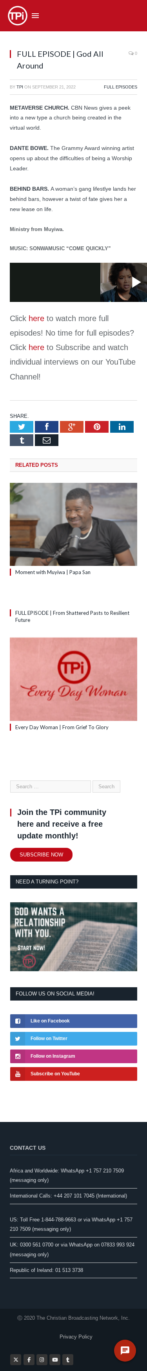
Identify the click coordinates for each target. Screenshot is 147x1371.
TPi (19, 87)
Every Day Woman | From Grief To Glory (62, 727)
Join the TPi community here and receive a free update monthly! (61, 824)
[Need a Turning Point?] (73, 969)
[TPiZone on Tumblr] (67, 1359)
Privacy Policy (76, 1337)
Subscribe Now (41, 855)
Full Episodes (120, 87)
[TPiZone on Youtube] (54, 1359)
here (36, 318)
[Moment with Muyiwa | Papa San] (73, 524)
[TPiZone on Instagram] (41, 1359)
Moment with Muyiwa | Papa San (53, 572)
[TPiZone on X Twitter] (15, 1359)
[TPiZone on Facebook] (29, 1359)
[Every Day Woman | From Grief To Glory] (73, 679)
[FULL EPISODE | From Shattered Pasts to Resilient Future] (73, 598)
